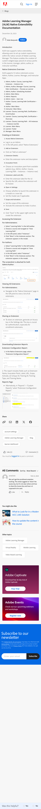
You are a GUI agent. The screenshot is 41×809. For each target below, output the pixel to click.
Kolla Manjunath (12, 40)
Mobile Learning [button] (29, 547)
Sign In (29, 4)
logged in (15, 456)
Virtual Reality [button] (11, 547)
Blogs (7, 11)
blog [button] (31, 438)
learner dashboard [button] (11, 444)
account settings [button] (11, 431)
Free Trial (15, 588)
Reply (27, 492)
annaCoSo (12, 476)
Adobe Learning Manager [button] (14, 438)
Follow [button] (22, 40)
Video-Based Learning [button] (14, 554)
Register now (15, 615)
